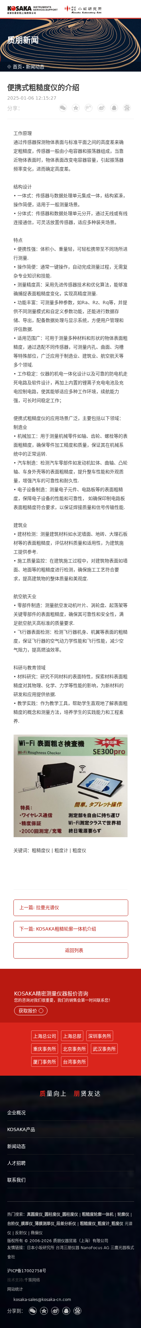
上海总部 (72, 1036)
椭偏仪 (37, 1233)
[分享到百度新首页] (127, 108)
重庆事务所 (44, 1049)
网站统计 (15, 1289)
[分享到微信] (63, 108)
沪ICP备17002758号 (26, 1271)
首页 (17, 66)
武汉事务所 (104, 1049)
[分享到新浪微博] (101, 108)
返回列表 (74, 950)
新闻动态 (35, 66)
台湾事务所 (74, 1061)
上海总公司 (44, 1036)
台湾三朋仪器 (67, 1248)
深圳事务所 (99, 1036)
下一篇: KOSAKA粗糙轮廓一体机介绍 (57, 929)
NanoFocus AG (95, 1248)
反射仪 (21, 1233)
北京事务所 (74, 1049)
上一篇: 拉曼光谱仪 (39, 907)
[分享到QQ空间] (76, 108)
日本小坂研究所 (40, 1248)
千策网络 (32, 1280)
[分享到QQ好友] (114, 108)
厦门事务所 (44, 1061)
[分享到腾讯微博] (88, 108)
